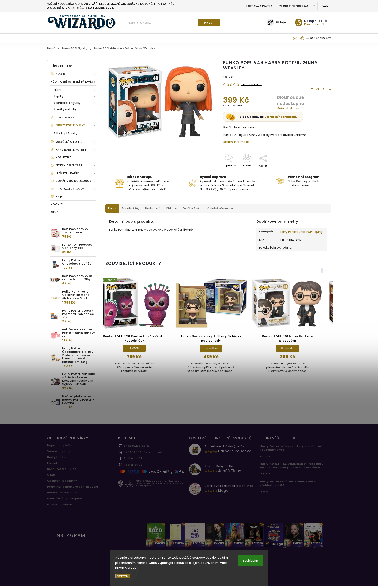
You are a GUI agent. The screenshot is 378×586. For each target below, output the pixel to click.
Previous (320, 270)
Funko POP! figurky (70, 125)
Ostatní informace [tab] (220, 208)
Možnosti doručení (289, 108)
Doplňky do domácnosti (75, 181)
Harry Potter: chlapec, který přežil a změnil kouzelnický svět (293, 447)
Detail (295, 348)
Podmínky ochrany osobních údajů (72, 486)
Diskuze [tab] (171, 208)
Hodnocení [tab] (152, 208)
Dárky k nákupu (58, 457)
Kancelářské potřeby (72, 150)
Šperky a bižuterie (69, 165)
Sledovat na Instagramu (305, 546)
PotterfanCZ (133, 458)
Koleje (61, 74)
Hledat (208, 22)
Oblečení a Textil (69, 142)
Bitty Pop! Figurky (65, 133)
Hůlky (57, 90)
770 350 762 (132, 452)
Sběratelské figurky (67, 103)
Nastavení (122, 575)
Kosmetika (64, 157)
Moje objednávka (59, 504)
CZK (325, 5)
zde (134, 568)
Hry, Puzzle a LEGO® (70, 189)
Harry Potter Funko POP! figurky (301, 232)
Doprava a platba (259, 6)
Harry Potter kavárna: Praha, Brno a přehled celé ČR (288, 483)
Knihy (60, 197)
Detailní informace (236, 142)
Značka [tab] (192, 208)
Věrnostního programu (281, 117)
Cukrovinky (65, 117)
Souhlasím (250, 560)
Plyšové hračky (68, 173)
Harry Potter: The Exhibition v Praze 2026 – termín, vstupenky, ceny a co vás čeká (293, 465)
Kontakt (53, 463)
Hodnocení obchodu (62, 492)
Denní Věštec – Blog (62, 469)
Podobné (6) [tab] (131, 208)
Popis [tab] (112, 208)
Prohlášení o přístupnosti (66, 498)
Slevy (54, 212)
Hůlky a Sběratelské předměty (72, 82)
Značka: (321, 89)
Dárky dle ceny (61, 66)
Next (325, 270)
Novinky (56, 204)
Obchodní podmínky (62, 480)
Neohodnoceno (251, 84)
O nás (51, 475)
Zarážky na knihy (65, 109)
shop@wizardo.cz (137, 445)
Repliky (58, 96)
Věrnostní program (294, 6)
